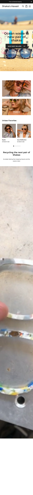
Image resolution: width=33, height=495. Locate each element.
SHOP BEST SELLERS (15, 46)
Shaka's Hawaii (10, 6)
